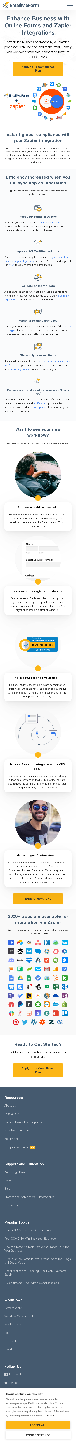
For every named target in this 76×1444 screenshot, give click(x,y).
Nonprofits (11, 1341)
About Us (10, 1105)
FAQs (7, 1180)
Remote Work (13, 1308)
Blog (7, 1188)
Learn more (49, 1415)
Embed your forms (50, 222)
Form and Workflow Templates (23, 1122)
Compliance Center (19, 1147)
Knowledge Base (15, 1172)
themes (67, 326)
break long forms (19, 369)
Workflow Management (18, 1316)
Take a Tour (11, 1114)
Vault (11, 264)
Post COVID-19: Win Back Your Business (30, 1238)
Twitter (13, 1382)
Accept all (38, 1425)
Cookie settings (38, 1435)
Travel (8, 1349)
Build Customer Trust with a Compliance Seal (32, 1283)
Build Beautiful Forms (17, 1130)
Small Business (13, 1324)
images (11, 330)
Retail (7, 1333)
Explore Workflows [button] (38, 898)
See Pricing (11, 1138)
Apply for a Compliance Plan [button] (38, 68)
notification (40, 403)
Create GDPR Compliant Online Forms (28, 1230)
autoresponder (39, 407)
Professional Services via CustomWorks (29, 1197)
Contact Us (11, 1205)
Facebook (15, 1374)
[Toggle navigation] (69, 5)
